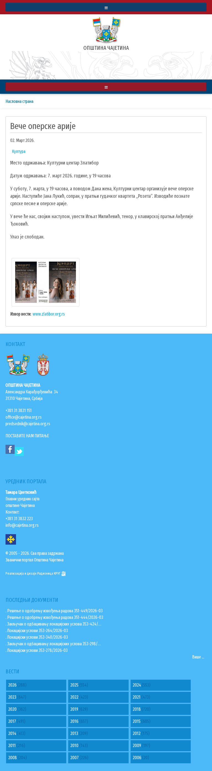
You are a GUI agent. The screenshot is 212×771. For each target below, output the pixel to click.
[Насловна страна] (106, 29)
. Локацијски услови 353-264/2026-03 (37, 630)
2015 (137, 721)
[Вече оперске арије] (45, 281)
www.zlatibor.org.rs (49, 314)
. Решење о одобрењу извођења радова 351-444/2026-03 (54, 617)
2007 (74, 757)
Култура (18, 151)
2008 (12, 757)
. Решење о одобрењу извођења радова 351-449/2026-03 (54, 610)
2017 (12, 721)
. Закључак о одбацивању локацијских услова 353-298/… (53, 643)
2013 (74, 733)
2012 (137, 733)
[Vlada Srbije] (43, 363)
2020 (12, 709)
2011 (12, 745)
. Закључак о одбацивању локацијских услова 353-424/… (53, 624)
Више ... (198, 657)
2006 (137, 757)
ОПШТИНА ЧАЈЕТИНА (106, 48)
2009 (137, 745)
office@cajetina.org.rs (24, 417)
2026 (12, 685)
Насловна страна (19, 101)
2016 (74, 721)
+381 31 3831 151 (19, 410)
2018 (137, 709)
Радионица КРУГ (49, 573)
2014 (12, 733)
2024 (137, 685)
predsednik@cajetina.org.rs (28, 423)
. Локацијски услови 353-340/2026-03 (37, 637)
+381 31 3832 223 (19, 518)
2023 (12, 697)
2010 (74, 745)
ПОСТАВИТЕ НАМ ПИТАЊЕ (27, 435)
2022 (74, 697)
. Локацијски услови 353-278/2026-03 (37, 650)
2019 (74, 709)
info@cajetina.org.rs (22, 525)
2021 (137, 697)
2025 (74, 685)
